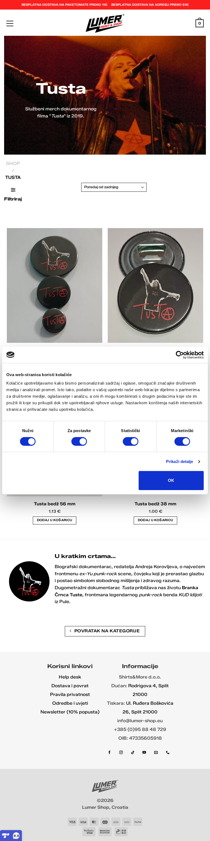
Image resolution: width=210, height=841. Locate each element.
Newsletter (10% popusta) (70, 712)
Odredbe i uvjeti (70, 703)
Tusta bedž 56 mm (54, 503)
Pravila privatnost (70, 694)
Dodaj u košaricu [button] (54, 520)
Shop (13, 163)
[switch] (79, 441)
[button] (10, 23)
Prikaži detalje (179, 461)
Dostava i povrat (70, 685)
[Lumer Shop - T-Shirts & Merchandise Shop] (105, 23)
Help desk (70, 677)
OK (171, 480)
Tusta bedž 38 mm (155, 503)
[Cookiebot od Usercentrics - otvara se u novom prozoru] (180, 355)
